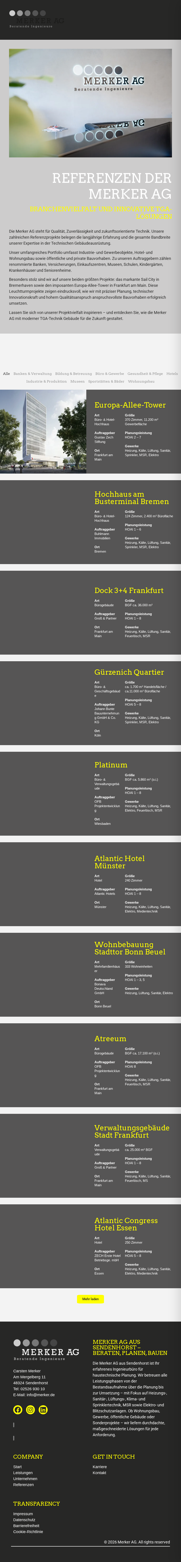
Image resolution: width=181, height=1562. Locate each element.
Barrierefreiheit (26, 1526)
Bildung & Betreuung (73, 374)
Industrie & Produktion (46, 381)
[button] (90, 1299)
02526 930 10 (33, 1389)
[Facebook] (17, 1409)
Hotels (172, 374)
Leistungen (23, 1473)
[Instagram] (30, 1409)
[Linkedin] (43, 1409)
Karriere (100, 1467)
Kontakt (99, 1473)
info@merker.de (41, 1395)
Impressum (23, 1514)
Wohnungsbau (141, 381)
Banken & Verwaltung (32, 374)
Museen (77, 381)
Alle (6, 374)
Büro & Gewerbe (109, 374)
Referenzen (23, 1485)
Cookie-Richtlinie (28, 1532)
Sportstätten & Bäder (106, 381)
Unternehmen (25, 1479)
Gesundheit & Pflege (145, 374)
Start (17, 1467)
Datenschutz (24, 1520)
